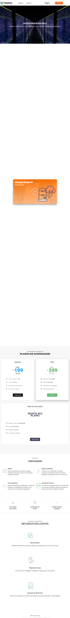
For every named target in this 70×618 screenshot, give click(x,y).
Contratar (17, 395)
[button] (20, 3)
